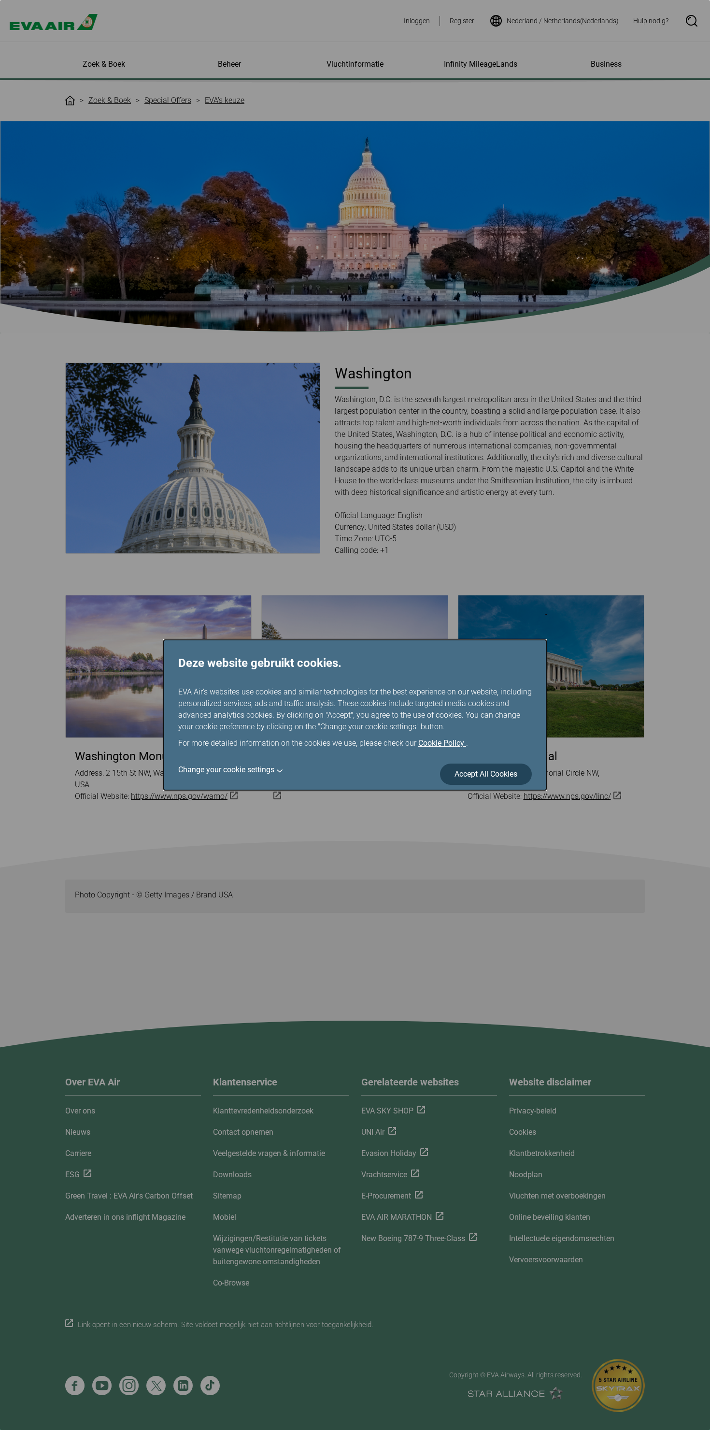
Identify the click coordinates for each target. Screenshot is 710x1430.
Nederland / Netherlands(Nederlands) (563, 21)
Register (462, 21)
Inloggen (417, 21)
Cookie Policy (442, 743)
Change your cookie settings (226, 769)
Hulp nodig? (650, 21)
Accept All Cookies (485, 774)
